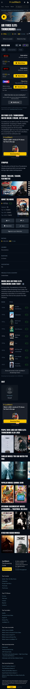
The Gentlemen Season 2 (8, 668)
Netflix (4, 613)
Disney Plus (5, 620)
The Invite (4, 585)
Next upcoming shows (8, 663)
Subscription (12, 49)
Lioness (4, 600)
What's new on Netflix (7, 630)
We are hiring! (7, 569)
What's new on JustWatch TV (9, 639)
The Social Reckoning (7, 649)
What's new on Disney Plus (9, 637)
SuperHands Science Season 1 (9, 673)
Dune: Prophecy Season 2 (8, 666)
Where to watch (7, 39)
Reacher (4, 603)
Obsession (4, 581)
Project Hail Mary (6, 583)
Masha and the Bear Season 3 (9, 670)
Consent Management (21, 569)
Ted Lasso (4, 598)
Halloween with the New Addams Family (12, 658)
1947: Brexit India (6, 651)
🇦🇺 (24, 45)
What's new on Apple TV (8, 634)
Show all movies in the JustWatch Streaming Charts (15, 371)
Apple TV (4, 617)
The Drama (5, 588)
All (3, 49)
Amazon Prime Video (7, 615)
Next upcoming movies (8, 644)
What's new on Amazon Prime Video (11, 632)
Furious (4, 596)
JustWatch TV (5, 622)
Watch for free (21, 39)
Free (20, 49)
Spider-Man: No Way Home (9, 579)
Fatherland (5, 647)
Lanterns (4, 605)
